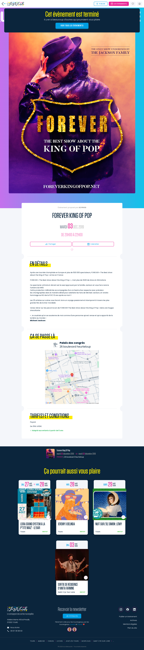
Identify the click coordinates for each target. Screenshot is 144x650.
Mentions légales (130, 624)
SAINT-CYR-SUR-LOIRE (101, 641)
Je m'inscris (72, 616)
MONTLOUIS (86, 641)
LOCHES (60, 641)
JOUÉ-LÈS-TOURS (72, 641)
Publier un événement (128, 616)
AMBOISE (41, 641)
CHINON (51, 641)
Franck (79, 624)
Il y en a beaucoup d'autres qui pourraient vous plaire (72, 19)
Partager (52, 244)
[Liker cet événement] (72, 250)
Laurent (72, 624)
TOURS (32, 641)
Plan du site (132, 628)
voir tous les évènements (72, 25)
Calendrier (94, 244)
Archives (133, 620)
